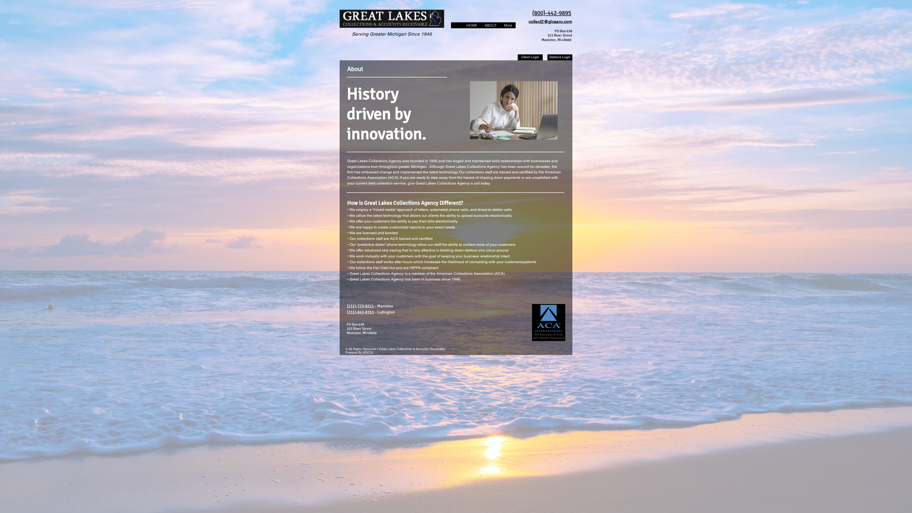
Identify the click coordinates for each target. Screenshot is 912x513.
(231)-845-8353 (360, 312)
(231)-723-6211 (360, 306)
